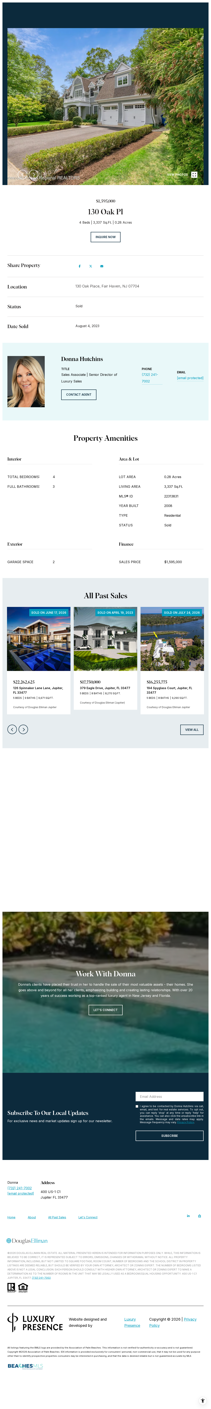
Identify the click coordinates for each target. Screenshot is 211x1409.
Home (11, 1217)
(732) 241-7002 (150, 378)
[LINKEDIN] (188, 1216)
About (32, 1217)
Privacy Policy (185, 1122)
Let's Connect (88, 1217)
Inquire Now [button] (106, 237)
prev (22, 174)
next (33, 174)
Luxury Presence (132, 1322)
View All (192, 729)
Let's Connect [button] (106, 1010)
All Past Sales (57, 1217)
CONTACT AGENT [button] (78, 394)
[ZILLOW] (199, 1216)
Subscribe (169, 1135)
